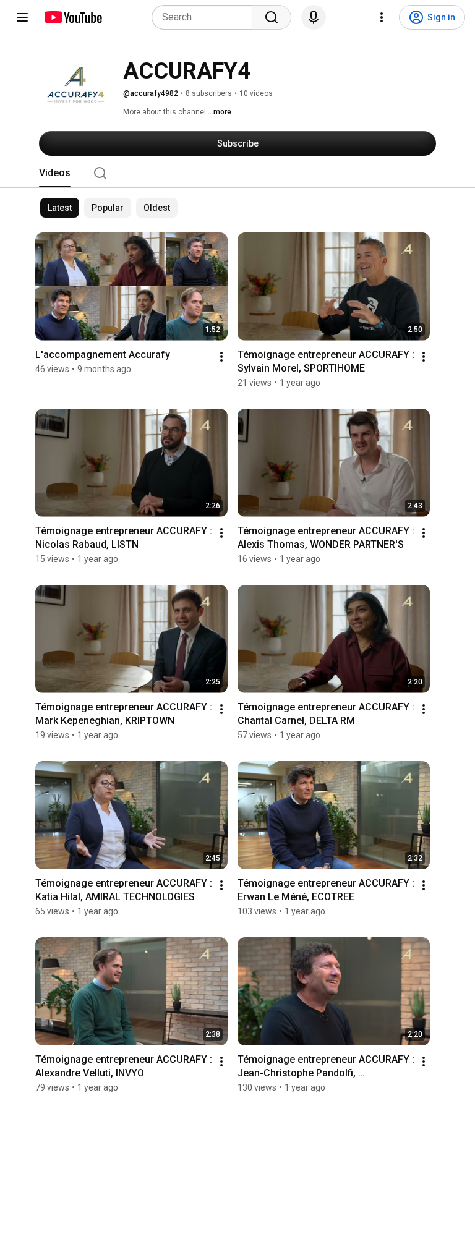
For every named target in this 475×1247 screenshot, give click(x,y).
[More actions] (221, 356)
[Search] (271, 17)
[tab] (55, 173)
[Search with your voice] (313, 17)
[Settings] (381, 17)
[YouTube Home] (73, 17)
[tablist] (237, 173)
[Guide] (22, 17)
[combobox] (205, 17)
